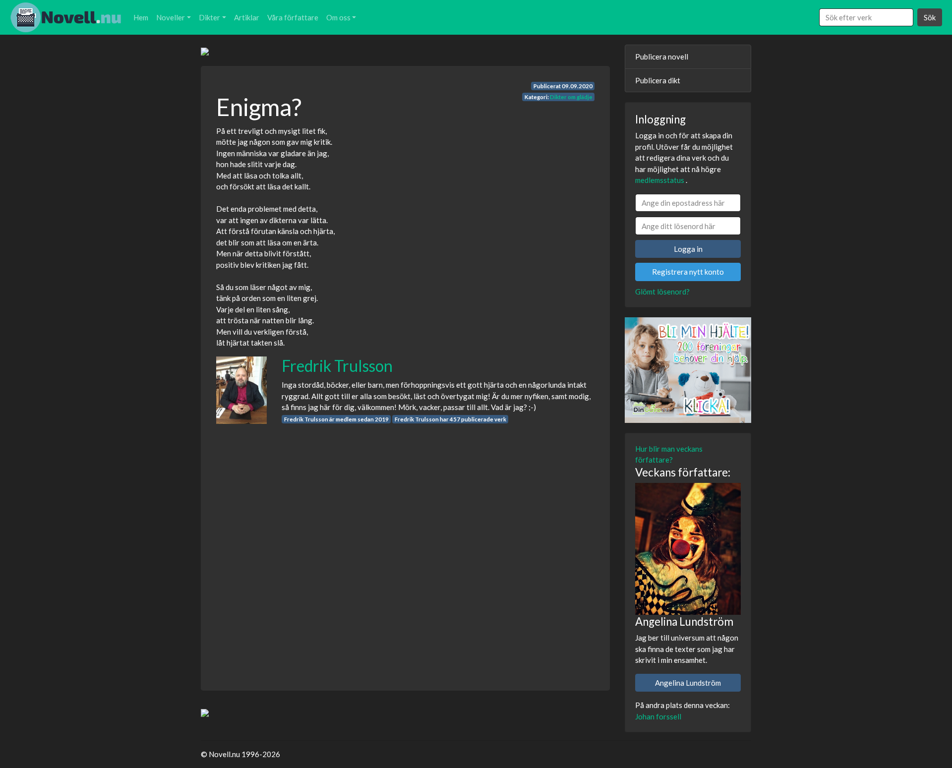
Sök (930, 17)
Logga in (688, 248)
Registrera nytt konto (688, 271)
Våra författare (292, 17)
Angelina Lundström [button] (688, 682)
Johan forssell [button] (658, 716)
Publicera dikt (657, 80)
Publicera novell (661, 56)
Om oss (338, 17)
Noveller (170, 17)
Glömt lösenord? (662, 291)
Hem (140, 17)
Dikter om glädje (571, 97)
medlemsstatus (659, 180)
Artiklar (246, 17)
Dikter (209, 17)
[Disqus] (405, 548)
